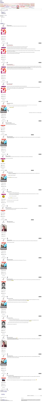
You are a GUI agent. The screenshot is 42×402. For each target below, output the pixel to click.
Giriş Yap (5, 10)
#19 (7, 355)
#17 (7, 317)
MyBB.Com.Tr (3, 399)
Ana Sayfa (1, 0)
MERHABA (2, 12)
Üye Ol (7, 10)
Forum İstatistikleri (2, 2)
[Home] (1, 11)
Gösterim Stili (1, 23)
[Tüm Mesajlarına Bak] (7, 43)
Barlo (40, 112)
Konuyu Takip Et (3, 394)
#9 (7, 171)
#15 (7, 278)
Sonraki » (6, 15)
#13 (7, 239)
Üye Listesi (1, 1)
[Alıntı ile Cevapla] (40, 43)
